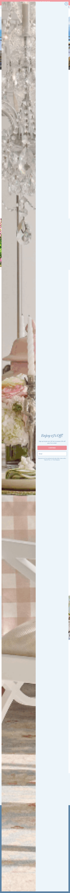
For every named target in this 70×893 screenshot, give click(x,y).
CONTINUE (52, 448)
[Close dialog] (66, 3)
